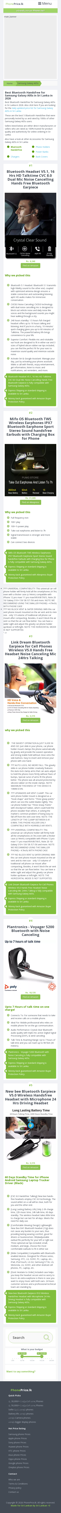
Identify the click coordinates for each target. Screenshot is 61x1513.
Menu (46, 3)
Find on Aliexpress (30, 502)
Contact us (13, 1492)
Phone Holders (43, 146)
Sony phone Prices (17, 1442)
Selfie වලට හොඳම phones (20, 1409)
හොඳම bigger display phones (22, 1422)
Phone (14, 4)
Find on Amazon (30, 265)
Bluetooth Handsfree (16, 148)
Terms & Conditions (18, 1483)
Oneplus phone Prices (18, 1467)
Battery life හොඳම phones (20, 1413)
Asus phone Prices (17, 1454)
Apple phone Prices (17, 1438)
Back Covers (42, 156)
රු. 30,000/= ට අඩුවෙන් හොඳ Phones (25, 1401)
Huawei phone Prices (18, 1446)
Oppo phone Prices (17, 1459)
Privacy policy (14, 1487)
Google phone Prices (18, 1463)
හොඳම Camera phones (19, 1417)
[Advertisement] (30, 48)
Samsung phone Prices (19, 1434)
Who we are (14, 1479)
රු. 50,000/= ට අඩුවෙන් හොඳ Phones (25, 1405)
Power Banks (42, 151)
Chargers (15, 156)
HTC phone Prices (17, 1450)
